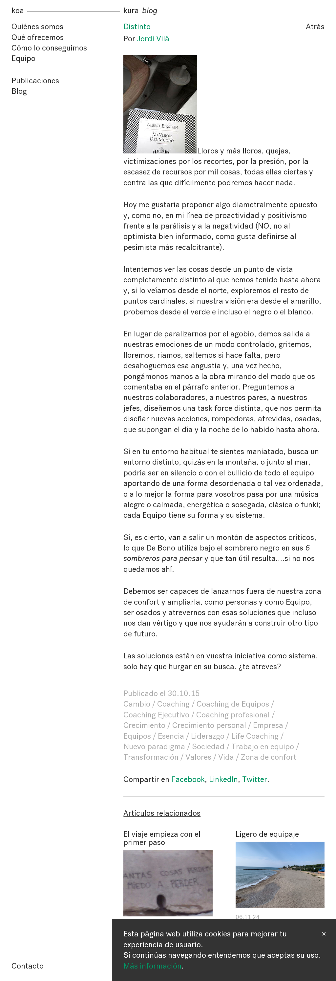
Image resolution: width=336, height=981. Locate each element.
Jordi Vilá (153, 38)
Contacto (27, 966)
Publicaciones (35, 80)
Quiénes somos (37, 26)
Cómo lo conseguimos (49, 47)
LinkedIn (223, 779)
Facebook (188, 779)
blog (150, 11)
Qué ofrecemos (37, 37)
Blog (19, 91)
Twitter (254, 779)
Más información (152, 966)
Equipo (23, 58)
